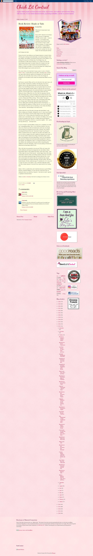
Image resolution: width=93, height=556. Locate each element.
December (62, 328)
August (61, 486)
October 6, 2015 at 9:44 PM (27, 207)
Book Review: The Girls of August (62, 408)
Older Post (51, 216)
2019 (59, 317)
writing (63, 293)
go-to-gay (63, 286)
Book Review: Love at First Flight (62, 383)
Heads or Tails (22, 72)
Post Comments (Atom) (27, 219)
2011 (59, 511)
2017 (59, 321)
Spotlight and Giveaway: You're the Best (62, 360)
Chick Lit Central (33, 7)
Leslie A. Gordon (26, 176)
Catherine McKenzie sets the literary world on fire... (61, 402)
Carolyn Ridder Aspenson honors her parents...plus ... (62, 455)
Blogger (53, 553)
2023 (59, 308)
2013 (59, 506)
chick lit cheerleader (61, 281)
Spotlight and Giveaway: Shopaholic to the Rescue (62, 367)
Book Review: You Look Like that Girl (62, 466)
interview (62, 288)
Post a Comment (23, 210)
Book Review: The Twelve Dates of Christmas (62, 377)
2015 (59, 326)
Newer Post (20, 216)
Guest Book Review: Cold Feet (61, 413)
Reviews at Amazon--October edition (61, 338)
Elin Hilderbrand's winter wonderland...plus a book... (62, 419)
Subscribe (66, 83)
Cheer (45, 72)
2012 (59, 509)
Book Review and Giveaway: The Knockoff (62, 447)
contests (59, 284)
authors (63, 276)
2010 (59, 513)
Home (35, 216)
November (62, 331)
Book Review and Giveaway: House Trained (62, 394)
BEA (57, 276)
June (61, 490)
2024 (59, 306)
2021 (59, 312)
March (61, 497)
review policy (59, 64)
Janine (23, 192)
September (62, 482)
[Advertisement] (20, 537)
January (61, 501)
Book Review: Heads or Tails (62, 471)
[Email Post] (34, 183)
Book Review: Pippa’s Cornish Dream (62, 426)
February (61, 499)
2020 (59, 315)
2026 (59, 301)
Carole (23, 200)
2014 (59, 504)
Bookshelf (59, 56)
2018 (59, 319)
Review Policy (60, 52)
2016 (59, 324)
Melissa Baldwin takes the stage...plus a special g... (62, 477)
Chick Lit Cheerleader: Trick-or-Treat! (62, 388)
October (61, 335)
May (61, 492)
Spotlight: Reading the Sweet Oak (62, 355)
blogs (64, 278)
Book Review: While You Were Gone (62, 438)
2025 (59, 304)
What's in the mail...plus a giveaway (62, 372)
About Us (59, 50)
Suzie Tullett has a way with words (62, 461)
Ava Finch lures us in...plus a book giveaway (61, 349)
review (23, 184)
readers (62, 290)
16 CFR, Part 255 (40, 525)
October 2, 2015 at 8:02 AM (27, 196)
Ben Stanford (66, 44)
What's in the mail (61, 442)
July (60, 488)
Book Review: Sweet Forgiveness (62, 344)
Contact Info (59, 54)
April (61, 495)
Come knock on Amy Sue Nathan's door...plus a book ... (62, 432)
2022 (59, 310)
